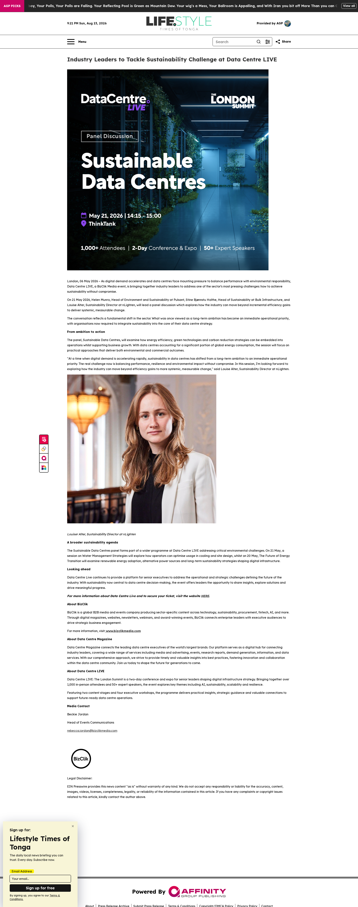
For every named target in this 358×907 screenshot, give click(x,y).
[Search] (258, 41)
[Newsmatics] (44, 467)
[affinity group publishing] (44, 458)
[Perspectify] (44, 449)
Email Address (22, 871)
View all (349, 6)
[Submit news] (44, 439)
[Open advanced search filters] (267, 41)
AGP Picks (12, 6)
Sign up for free (40, 888)
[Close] (73, 826)
